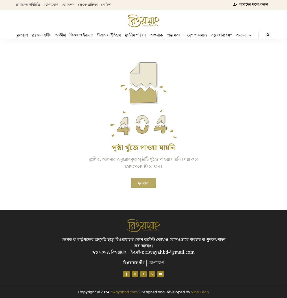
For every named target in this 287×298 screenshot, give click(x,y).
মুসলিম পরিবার (135, 35)
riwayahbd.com (124, 292)
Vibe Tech (200, 292)
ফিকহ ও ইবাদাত (81, 35)
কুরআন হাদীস (42, 35)
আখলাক (156, 35)
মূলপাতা (22, 35)
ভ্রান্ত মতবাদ (175, 35)
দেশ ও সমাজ (197, 35)
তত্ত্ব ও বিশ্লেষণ (221, 35)
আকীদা (60, 35)
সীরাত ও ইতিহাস (109, 35)
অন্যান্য (241, 35)
